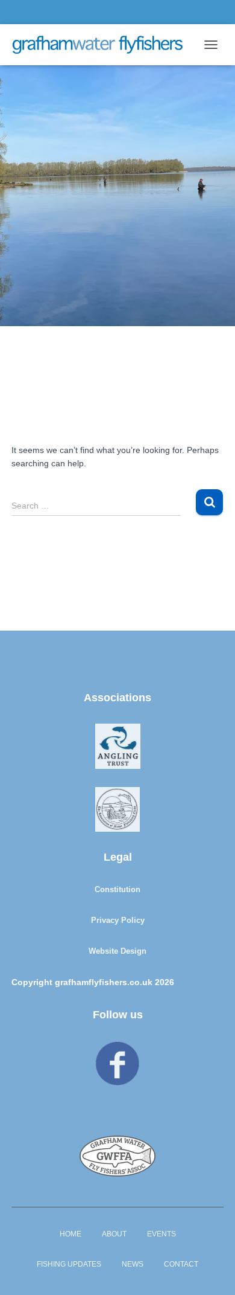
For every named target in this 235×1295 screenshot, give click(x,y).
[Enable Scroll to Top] (211, 1271)
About (114, 1234)
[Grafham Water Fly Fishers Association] (101, 45)
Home (70, 1234)
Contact (181, 1264)
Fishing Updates (69, 1264)
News (132, 1264)
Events (161, 1234)
